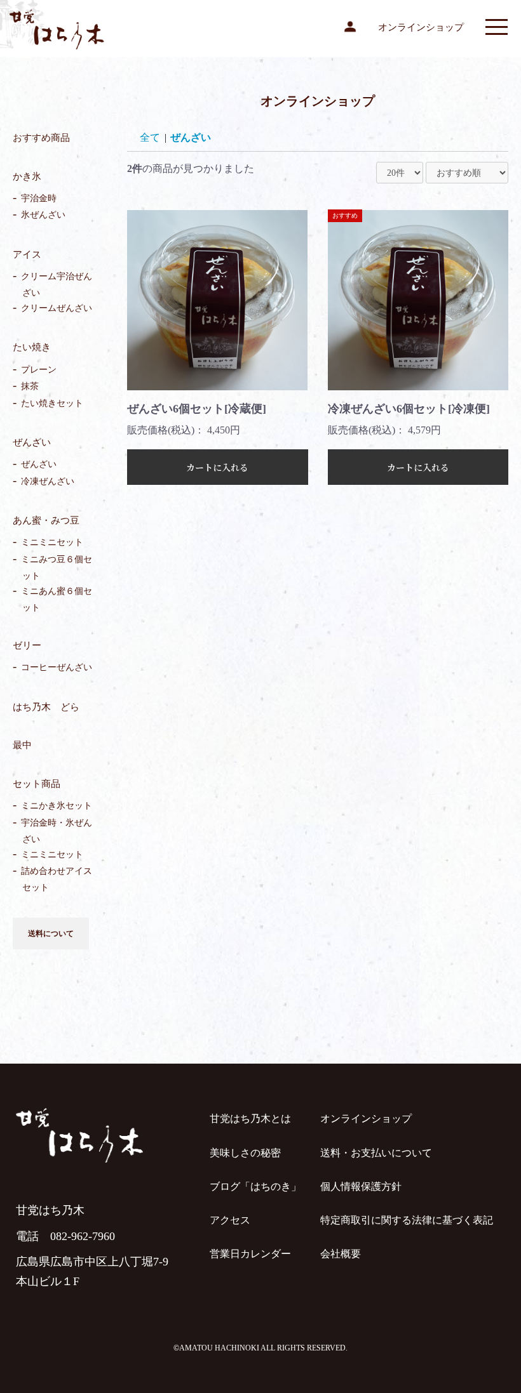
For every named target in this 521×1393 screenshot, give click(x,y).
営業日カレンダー (250, 1253)
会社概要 (340, 1253)
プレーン (39, 369)
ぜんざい (32, 442)
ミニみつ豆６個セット (57, 568)
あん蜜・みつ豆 (46, 520)
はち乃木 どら (46, 707)
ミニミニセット (52, 543)
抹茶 (30, 387)
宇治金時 (39, 198)
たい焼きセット (52, 403)
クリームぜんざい (57, 309)
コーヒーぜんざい (57, 668)
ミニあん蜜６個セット (57, 599)
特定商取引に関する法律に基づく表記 (406, 1220)
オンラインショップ (421, 27)
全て (150, 137)
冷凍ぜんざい (48, 481)
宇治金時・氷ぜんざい (57, 831)
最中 (22, 745)
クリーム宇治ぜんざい (57, 285)
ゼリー (27, 645)
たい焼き (32, 347)
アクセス (230, 1220)
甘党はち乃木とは (250, 1118)
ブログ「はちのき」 (255, 1186)
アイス (27, 254)
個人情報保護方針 (361, 1186)
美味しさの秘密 (245, 1152)
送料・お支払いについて (376, 1152)
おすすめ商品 (41, 138)
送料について (51, 933)
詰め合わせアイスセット (57, 879)
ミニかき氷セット (57, 806)
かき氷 (27, 176)
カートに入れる (217, 467)
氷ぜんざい (43, 215)
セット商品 (36, 784)
